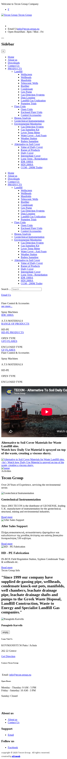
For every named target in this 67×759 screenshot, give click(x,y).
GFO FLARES (9, 341)
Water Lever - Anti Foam (34, 135)
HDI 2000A (27, 164)
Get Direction (8, 656)
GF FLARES (8, 349)
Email (11, 734)
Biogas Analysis (22, 118)
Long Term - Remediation (34, 158)
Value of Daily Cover (32, 147)
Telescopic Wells (29, 83)
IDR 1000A (27, 161)
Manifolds (26, 80)
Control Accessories (31, 115)
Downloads (14, 62)
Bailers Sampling (29, 141)
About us (12, 59)
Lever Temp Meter (30, 132)
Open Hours (14, 31)
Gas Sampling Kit (30, 129)
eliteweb (16, 756)
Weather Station (29, 138)
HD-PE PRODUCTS (12, 332)
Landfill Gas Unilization (33, 100)
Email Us (12, 28)
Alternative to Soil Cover (27, 144)
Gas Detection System (32, 126)
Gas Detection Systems (33, 94)
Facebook (13, 747)
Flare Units (20, 106)
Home (11, 57)
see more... (6, 306)
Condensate (27, 89)
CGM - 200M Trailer (31, 167)
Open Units (27, 109)
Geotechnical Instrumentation (29, 121)
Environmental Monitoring (28, 123)
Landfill (18, 71)
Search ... (6, 289)
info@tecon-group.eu (28, 28)
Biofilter (25, 86)
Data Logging (28, 97)
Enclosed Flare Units (31, 112)
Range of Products (30, 150)
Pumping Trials (28, 103)
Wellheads (26, 77)
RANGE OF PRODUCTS (15, 323)
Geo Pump (26, 91)
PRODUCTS (15, 68)
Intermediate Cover (30, 155)
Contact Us (13, 65)
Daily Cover (27, 153)
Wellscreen (26, 74)
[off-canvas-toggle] (2, 38)
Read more (7, 517)
